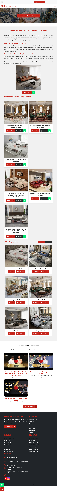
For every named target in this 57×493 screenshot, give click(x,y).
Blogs (30, 426)
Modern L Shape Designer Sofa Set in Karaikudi (40, 194)
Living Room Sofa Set (16, 269)
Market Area (32, 430)
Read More (11, 271)
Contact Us (32, 428)
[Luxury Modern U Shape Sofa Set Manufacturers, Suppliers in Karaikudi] (16, 146)
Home (5, 25)
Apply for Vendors (40, 2)
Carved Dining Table (33, 451)
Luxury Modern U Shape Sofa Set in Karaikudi (16, 160)
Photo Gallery (32, 424)
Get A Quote (11, 131)
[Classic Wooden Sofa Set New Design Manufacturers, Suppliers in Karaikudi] (41, 112)
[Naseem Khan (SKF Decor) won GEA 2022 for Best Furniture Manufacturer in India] (16, 388)
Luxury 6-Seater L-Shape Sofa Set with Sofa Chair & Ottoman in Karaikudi (16, 230)
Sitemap (31, 432)
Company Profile (33, 419)
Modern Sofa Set (40, 269)
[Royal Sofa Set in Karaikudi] (16, 287)
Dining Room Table (33, 438)
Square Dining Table (33, 447)
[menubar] (54, 6)
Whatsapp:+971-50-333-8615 (14, 475)
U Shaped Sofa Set (40, 331)
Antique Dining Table (34, 445)
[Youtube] (6, 478)
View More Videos (28, 406)
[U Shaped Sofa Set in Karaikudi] (40, 318)
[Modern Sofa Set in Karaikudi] (40, 256)
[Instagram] (8, 478)
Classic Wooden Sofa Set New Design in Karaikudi (40, 126)
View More (9, 426)
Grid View (41, 242)
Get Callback (19, 131)
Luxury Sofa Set (8, 442)
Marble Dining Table (33, 449)
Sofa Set (11, 25)
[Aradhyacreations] (2, 2)
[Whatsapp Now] (33, 92)
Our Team (31, 421)
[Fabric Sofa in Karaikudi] (16, 318)
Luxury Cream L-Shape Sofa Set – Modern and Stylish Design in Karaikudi (16, 195)
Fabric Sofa (16, 331)
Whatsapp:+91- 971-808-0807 (14, 467)
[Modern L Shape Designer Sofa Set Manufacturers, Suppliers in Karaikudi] (41, 180)
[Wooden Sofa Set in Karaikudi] (40, 287)
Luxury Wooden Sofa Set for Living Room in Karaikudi (16, 126)
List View (49, 242)
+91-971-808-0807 (11, 465)
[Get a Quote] (2, 489)
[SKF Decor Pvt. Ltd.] (7, 6)
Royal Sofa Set (16, 300)
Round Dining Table (33, 442)
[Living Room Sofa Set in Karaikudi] (16, 256)
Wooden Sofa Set (40, 300)
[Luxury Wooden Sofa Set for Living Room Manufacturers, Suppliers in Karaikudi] (16, 112)
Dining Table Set (33, 440)
